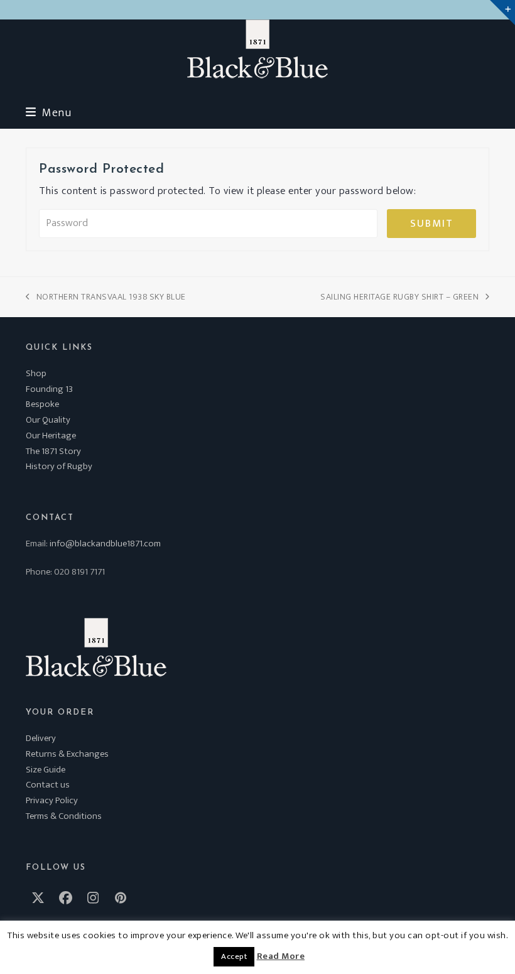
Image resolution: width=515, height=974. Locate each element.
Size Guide (45, 769)
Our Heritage (51, 435)
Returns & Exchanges (67, 754)
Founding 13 (49, 389)
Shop (36, 373)
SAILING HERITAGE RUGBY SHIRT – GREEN (399, 296)
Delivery (41, 738)
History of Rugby (59, 466)
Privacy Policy (52, 800)
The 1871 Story (53, 451)
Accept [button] (234, 956)
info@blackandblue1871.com (105, 543)
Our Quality (48, 420)
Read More (281, 956)
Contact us (48, 785)
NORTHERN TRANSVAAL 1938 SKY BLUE (106, 296)
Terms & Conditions (64, 816)
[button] (48, 112)
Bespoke (42, 404)
